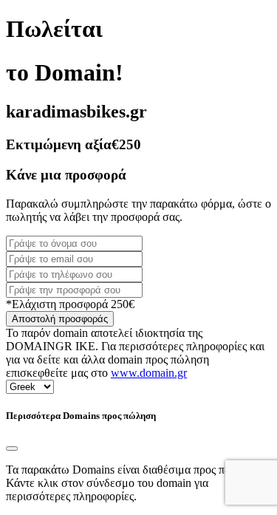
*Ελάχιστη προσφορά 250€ (70, 304)
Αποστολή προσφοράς (60, 318)
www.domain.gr (149, 372)
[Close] (12, 448)
